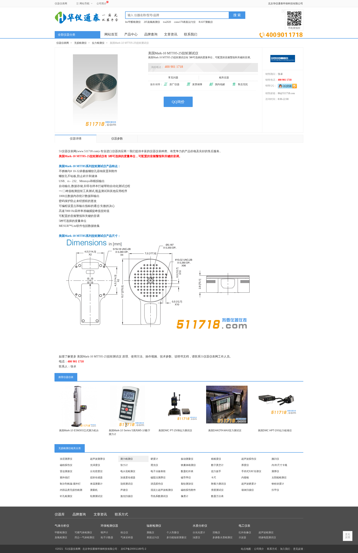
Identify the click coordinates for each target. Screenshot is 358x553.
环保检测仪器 (109, 525)
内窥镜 (245, 477)
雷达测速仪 (66, 471)
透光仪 (154, 465)
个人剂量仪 (173, 532)
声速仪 (124, 490)
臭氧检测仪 (61, 537)
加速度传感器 (127, 477)
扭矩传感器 (96, 477)
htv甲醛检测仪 (133, 22)
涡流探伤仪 (157, 483)
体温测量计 (96, 483)
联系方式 (121, 514)
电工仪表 (244, 525)
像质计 (184, 496)
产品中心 (131, 34)
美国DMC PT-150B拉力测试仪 (175, 430)
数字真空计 (217, 465)
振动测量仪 (187, 458)
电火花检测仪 (127, 471)
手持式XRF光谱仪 (251, 471)
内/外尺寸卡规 (279, 465)
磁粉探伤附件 (188, 490)
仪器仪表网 (61, 3)
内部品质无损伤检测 (71, 490)
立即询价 (281, 34)
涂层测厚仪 (66, 458)
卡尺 (213, 477)
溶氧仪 (216, 532)
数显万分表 (217, 496)
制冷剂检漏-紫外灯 (70, 483)
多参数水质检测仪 (222, 537)
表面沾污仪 (153, 537)
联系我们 (190, 34)
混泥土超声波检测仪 (162, 490)
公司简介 (101, 3)
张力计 (124, 465)
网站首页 (111, 34)
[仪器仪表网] (77, 17)
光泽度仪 (95, 465)
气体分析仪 (62, 525)
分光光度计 (199, 532)
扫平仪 (275, 490)
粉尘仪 (124, 532)
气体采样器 (127, 537)
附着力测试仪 (218, 483)
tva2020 (167, 22)
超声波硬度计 (248, 483)
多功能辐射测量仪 (176, 537)
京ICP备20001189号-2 (133, 548)
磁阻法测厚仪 (158, 477)
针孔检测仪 (66, 496)
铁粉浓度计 (278, 483)
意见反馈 (298, 548)
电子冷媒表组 (158, 471)
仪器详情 (75, 138)
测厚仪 (275, 471)
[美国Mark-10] (282, 58)
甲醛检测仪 (61, 532)
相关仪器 (224, 77)
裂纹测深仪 (187, 483)
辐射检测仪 (154, 525)
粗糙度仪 (216, 458)
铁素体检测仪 (188, 465)
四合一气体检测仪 (84, 537)
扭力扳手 (216, 471)
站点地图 (246, 548)
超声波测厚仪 (97, 458)
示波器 (242, 537)
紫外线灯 (65, 477)
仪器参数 (117, 138)
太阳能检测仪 (279, 477)
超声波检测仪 (266, 532)
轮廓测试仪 (96, 496)
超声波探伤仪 (248, 458)
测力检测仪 (126, 458)
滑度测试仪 (217, 490)
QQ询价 (178, 102)
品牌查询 (150, 34)
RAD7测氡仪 (206, 22)
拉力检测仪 (98, 42)
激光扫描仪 (126, 496)
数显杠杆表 (187, 471)
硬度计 (154, 458)
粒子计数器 (107, 537)
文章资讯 (170, 34)
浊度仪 (196, 537)
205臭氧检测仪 (152, 22)
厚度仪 (245, 465)
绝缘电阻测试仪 (267, 537)
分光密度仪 (96, 471)
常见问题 (173, 77)
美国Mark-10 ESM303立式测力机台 (79, 430)
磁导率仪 (186, 477)
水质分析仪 (200, 525)
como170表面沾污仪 (185, 22)
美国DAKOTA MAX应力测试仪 (224, 430)
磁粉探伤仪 (66, 465)
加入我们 (285, 548)
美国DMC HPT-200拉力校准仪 (275, 430)
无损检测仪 (80, 42)
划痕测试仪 (126, 483)
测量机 (94, 490)
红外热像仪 (245, 532)
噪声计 (104, 532)
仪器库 (60, 514)
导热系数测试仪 (159, 496)
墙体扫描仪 (247, 490)
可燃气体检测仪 (83, 532)
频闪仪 (275, 458)
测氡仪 (150, 532)
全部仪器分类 (66, 34)
